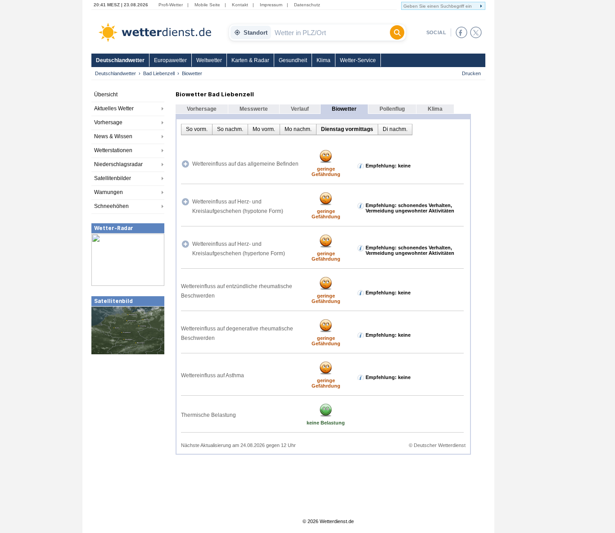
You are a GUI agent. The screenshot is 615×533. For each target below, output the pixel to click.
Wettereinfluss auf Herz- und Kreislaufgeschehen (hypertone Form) (238, 249)
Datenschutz (307, 4)
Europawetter (170, 60)
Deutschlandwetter (120, 60)
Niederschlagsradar (118, 164)
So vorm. (197, 129)
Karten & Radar (250, 60)
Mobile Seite (207, 4)
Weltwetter (209, 60)
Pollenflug (392, 109)
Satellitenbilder (112, 178)
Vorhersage (108, 122)
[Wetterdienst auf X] (476, 32)
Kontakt (240, 4)
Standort (255, 32)
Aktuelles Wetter (114, 108)
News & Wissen (113, 136)
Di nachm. (395, 129)
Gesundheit (293, 60)
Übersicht (106, 94)
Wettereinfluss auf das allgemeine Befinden (245, 164)
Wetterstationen (113, 150)
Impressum (271, 4)
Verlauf (300, 109)
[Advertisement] (128, 423)
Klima (323, 60)
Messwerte (254, 109)
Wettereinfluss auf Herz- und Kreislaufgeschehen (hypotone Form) (237, 206)
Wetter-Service (358, 60)
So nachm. (230, 129)
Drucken (471, 73)
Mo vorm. (264, 129)
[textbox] (330, 32)
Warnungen (108, 192)
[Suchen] (397, 32)
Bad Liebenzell (159, 73)
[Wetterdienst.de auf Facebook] (461, 32)
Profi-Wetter (170, 4)
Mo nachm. (298, 129)
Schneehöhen (111, 206)
